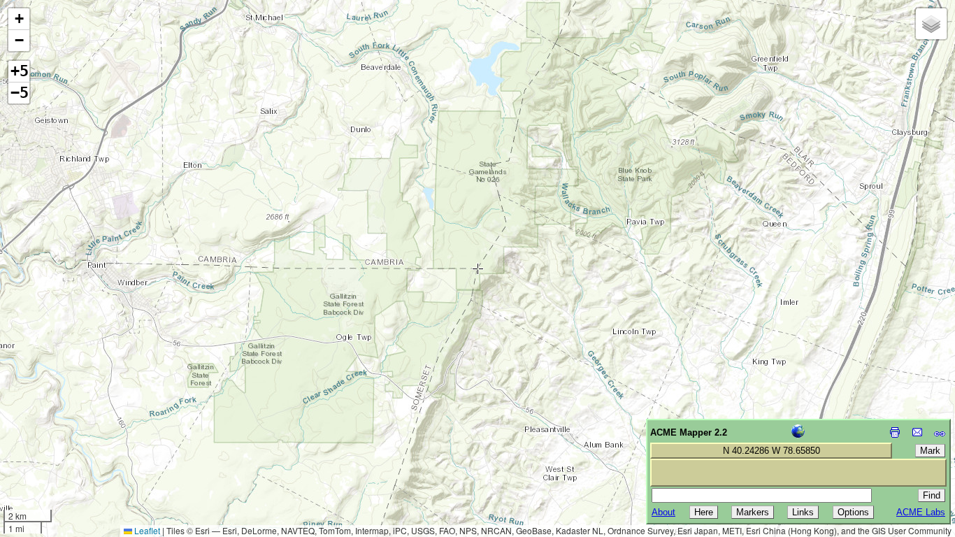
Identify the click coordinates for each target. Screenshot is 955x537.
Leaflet (146, 530)
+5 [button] (19, 71)
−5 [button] (19, 92)
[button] (18, 19)
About (663, 512)
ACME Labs (920, 512)
